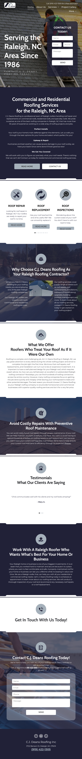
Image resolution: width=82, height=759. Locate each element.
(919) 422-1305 (55, 4)
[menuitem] (30, 7)
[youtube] (41, 736)
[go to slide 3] (38, 232)
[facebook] (36, 736)
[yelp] (46, 736)
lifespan (67, 443)
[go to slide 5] (41, 232)
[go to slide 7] (45, 232)
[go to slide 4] (40, 232)
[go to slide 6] (43, 232)
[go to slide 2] (36, 232)
